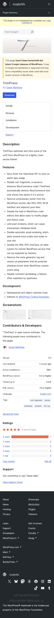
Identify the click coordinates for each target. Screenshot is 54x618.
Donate (33, 533)
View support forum (13, 482)
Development (12, 127)
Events (31, 528)
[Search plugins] (32, 32)
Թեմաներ (33, 504)
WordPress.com (12, 547)
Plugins (31, 509)
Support (10, 134)
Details (9, 105)
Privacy (6, 514)
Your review (9, 461)
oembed (38, 406)
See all (48, 461)
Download (9, 95)
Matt (7, 552)
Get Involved (35, 523)
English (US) (45, 394)
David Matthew (14, 87)
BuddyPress (10, 562)
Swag (32, 538)
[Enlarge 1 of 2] (22, 313)
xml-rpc (47, 406)
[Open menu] (49, 4)
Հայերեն (14, 574)
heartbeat (28, 406)
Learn (5, 523)
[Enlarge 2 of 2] (47, 313)
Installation (11, 120)
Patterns (32, 514)
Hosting (7, 509)
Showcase (33, 499)
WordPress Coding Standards (34, 296)
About (6, 499)
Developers (8, 533)
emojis (47, 400)
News (6, 504)
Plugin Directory (10, 12)
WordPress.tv (11, 538)
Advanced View (11, 414)
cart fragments (36, 400)
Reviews (10, 113)
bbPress (8, 557)
